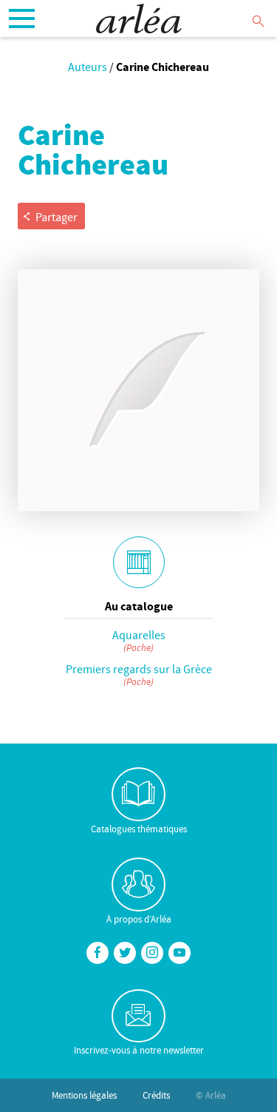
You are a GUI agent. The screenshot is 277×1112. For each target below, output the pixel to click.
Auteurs (87, 66)
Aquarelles (138, 634)
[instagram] (152, 953)
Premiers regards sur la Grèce (139, 668)
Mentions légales (84, 1095)
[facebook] (97, 953)
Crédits (156, 1095)
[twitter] (125, 953)
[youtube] (179, 953)
